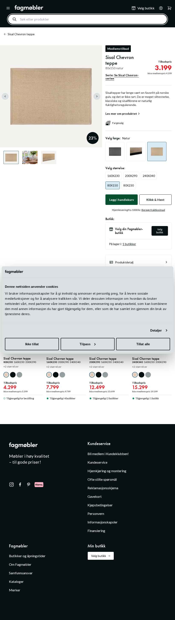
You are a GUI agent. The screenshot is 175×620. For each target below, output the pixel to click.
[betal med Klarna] (39, 484)
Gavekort (95, 496)
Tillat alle (143, 344)
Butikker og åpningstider (27, 556)
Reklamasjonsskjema (103, 488)
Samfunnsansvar (21, 573)
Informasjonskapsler (103, 522)
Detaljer (156, 330)
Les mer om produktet (121, 113)
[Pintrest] (28, 484)
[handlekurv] (159, 8)
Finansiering (96, 531)
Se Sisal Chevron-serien (122, 76)
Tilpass (85, 344)
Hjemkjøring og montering (107, 471)
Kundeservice (97, 462)
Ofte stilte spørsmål (102, 479)
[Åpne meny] (8, 8)
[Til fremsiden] (70, 8)
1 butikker (129, 244)
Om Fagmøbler (20, 564)
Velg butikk (159, 231)
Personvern (96, 513)
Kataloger (16, 581)
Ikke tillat (32, 344)
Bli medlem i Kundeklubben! (108, 454)
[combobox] (87, 19)
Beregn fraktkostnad (153, 210)
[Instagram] (11, 484)
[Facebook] (20, 484)
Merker (14, 590)
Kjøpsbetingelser (100, 505)
